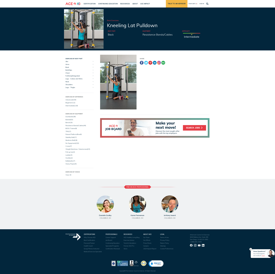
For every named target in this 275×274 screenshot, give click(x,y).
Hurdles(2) (69, 158)
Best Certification (89, 240)
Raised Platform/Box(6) (74, 134)
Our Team (146, 237)
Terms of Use (164, 237)
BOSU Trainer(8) (71, 128)
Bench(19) (69, 122)
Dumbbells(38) (71, 117)
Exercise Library (129, 240)
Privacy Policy (164, 240)
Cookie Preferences (166, 249)
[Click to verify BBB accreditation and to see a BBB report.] (134, 263)
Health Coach (88, 246)
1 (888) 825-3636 (196, 242)
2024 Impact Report (149, 249)
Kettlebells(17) (70, 161)
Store (125, 249)
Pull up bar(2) (70, 152)
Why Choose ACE (89, 237)
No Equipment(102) (72, 143)
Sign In (201, 3)
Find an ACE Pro (129, 246)
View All (68, 175)
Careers (146, 246)
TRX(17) (68, 131)
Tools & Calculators (130, 243)
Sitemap (163, 246)
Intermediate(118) (72, 106)
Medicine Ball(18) (71, 140)
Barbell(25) (69, 120)
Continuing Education (113, 243)
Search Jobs (193, 127)
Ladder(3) (69, 155)
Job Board (109, 240)
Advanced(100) (71, 100)
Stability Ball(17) (71, 137)
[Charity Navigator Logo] (122, 263)
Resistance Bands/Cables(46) (76, 125)
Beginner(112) (70, 103)
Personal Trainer (89, 243)
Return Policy (164, 243)
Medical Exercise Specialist (93, 251)
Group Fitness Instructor (91, 249)
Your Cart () (193, 3)
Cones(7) (69, 146)
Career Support (111, 237)
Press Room (147, 243)
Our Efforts (146, 240)
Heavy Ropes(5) (71, 164)
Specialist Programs (112, 246)
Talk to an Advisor (177, 4)
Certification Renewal (113, 249)
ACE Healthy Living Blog (131, 237)
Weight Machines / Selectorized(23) (78, 149)
